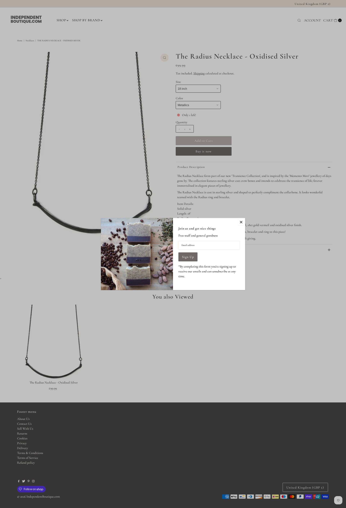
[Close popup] (241, 222)
